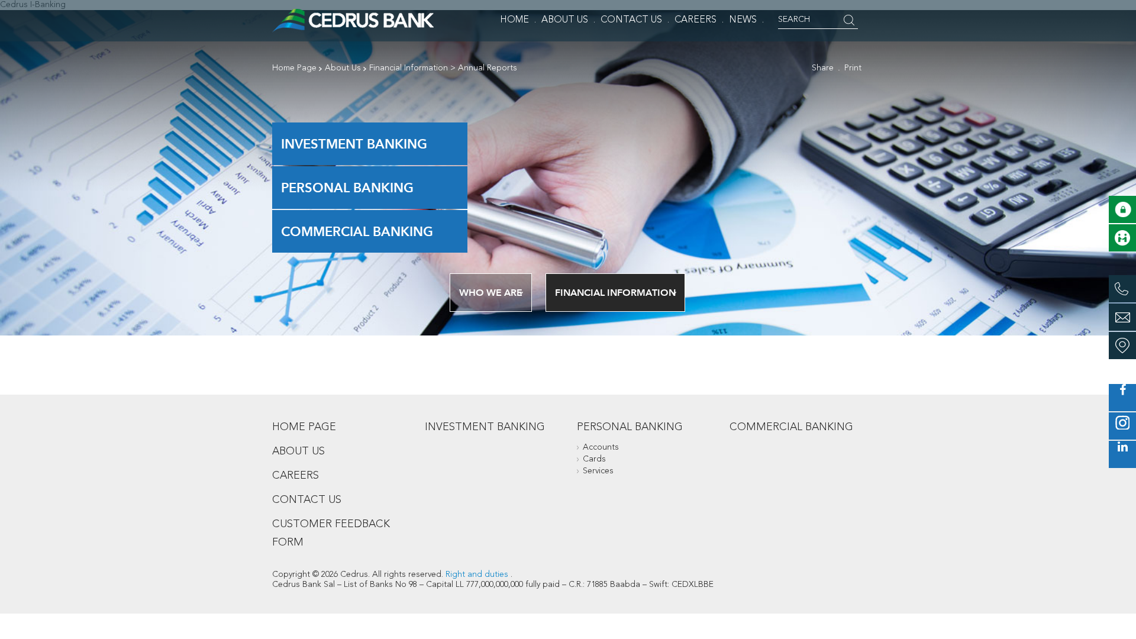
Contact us (306, 500)
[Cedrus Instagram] (1122, 426)
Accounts (601, 447)
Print (852, 68)
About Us (564, 20)
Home (514, 20)
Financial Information (408, 68)
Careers (695, 20)
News (743, 20)
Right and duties (477, 574)
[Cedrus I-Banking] (1122, 209)
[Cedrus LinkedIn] (1122, 454)
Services (598, 471)
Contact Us (631, 20)
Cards (594, 459)
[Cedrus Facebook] (1122, 397)
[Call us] (1122, 288)
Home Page (294, 68)
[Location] (1122, 345)
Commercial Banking (357, 231)
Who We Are (490, 292)
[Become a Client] (1122, 237)
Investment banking (354, 143)
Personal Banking (347, 187)
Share (823, 68)
